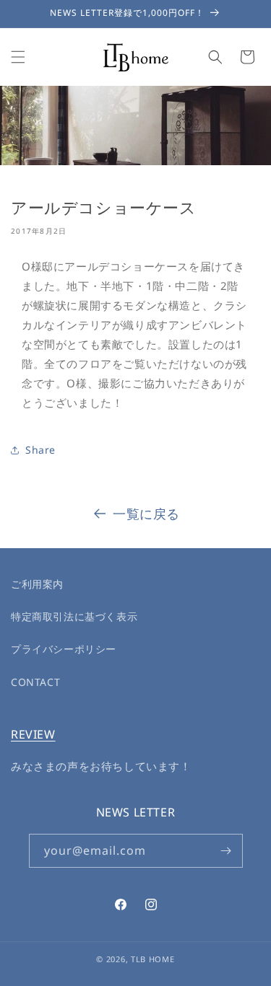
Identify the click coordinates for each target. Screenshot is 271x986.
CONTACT (35, 682)
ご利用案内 (37, 584)
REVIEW (33, 734)
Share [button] (40, 450)
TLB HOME (153, 959)
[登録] (226, 851)
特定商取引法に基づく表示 (74, 616)
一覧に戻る (146, 513)
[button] (18, 57)
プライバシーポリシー (63, 649)
